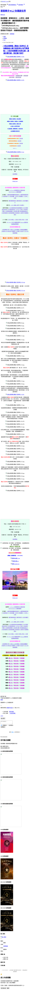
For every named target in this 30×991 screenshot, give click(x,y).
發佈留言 (3, 727)
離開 (8, 988)
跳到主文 (3, 14)
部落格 (5, 38)
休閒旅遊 (12, 33)
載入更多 (3, 718)
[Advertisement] (15, 97)
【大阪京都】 (12, 713)
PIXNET (6, 970)
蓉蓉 (2, 699)
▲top (2, 715)
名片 (4, 40)
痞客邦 (8, 707)
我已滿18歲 (3, 988)
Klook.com (15, 181)
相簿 (4, 36)
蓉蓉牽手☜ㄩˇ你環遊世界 (13, 11)
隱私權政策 (25, 970)
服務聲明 (15, 971)
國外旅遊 (11, 711)
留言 (11, 707)
